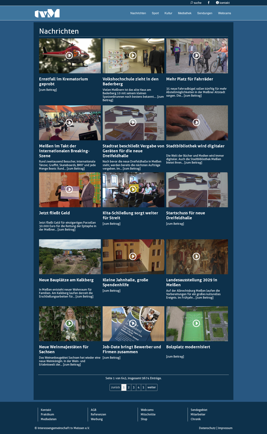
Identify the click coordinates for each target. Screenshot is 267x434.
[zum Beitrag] (48, 90)
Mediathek (184, 13)
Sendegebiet (199, 410)
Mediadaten (48, 419)
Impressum (225, 428)
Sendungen (204, 13)
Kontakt (46, 410)
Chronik (196, 419)
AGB (93, 410)
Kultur (168, 13)
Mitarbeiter (198, 414)
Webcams (224, 13)
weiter (151, 387)
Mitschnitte (148, 414)
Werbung (97, 419)
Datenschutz (207, 428)
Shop (144, 419)
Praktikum (47, 414)
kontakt (224, 3)
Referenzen (98, 414)
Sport (155, 13)
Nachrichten (138, 13)
